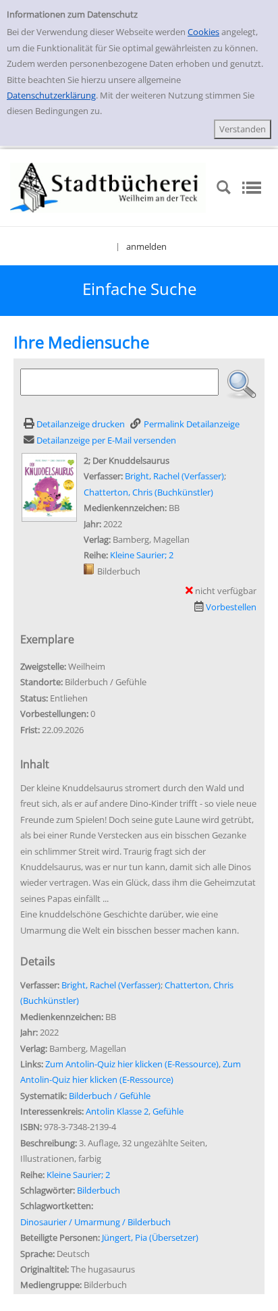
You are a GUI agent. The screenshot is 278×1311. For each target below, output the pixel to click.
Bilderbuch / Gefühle (109, 1096)
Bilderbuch (98, 1190)
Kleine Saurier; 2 (141, 555)
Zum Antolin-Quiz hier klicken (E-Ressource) (132, 1064)
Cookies (203, 32)
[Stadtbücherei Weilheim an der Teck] (108, 186)
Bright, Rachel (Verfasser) (174, 476)
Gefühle (168, 1111)
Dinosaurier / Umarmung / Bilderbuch (95, 1222)
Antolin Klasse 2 (117, 1111)
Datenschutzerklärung (51, 95)
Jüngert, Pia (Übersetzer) (150, 1237)
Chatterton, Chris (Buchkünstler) (148, 492)
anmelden (146, 246)
